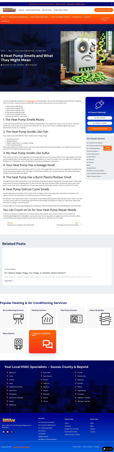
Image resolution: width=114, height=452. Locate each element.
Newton (45, 390)
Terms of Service (87, 447)
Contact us (5, 21)
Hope (11, 383)
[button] (3, 266)
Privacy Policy (77, 447)
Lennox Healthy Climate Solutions (97, 173)
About (3, 17)
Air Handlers (90, 162)
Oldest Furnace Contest (94, 176)
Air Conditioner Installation (95, 143)
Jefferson (46, 383)
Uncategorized (32, 65)
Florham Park (82, 376)
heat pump (31, 101)
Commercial (76, 17)
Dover (11, 376)
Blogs (92, 426)
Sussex (11, 401)
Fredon (45, 380)
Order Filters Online (61, 10)
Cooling (6, 269)
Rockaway (81, 394)
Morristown (13, 390)
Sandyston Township (16, 398)
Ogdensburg (82, 390)
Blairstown (12, 372)
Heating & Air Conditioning (18, 17)
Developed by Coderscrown (21, 447)
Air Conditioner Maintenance (95, 145)
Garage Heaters (91, 168)
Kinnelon (80, 383)
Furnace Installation (92, 151)
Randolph (46, 394)
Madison (46, 387)
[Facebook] (3, 432)
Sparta (45, 398)
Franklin (11, 380)
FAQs (91, 423)
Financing (67, 426)
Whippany (12, 405)
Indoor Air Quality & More (60, 17)
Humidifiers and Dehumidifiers (95, 171)
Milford (80, 387)
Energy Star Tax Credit (72, 429)
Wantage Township (84, 401)
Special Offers (47, 10)
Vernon (45, 401)
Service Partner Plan (33, 10)
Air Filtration (90, 159)
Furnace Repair (91, 157)
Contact (92, 432)
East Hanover (47, 376)
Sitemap (96, 447)
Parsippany (13, 394)
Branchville (46, 372)
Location (87, 17)
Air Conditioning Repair (93, 148)
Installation (13, 269)
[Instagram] (11, 432)
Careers (92, 429)
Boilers (89, 165)
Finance (21, 10)
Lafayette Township (15, 387)
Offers (67, 423)
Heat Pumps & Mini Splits (39, 17)
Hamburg (80, 380)
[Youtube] (7, 432)
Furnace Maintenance (93, 154)
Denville (80, 372)
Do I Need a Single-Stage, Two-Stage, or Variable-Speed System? (35, 273)
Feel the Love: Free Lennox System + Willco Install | (57, 4)
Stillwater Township (84, 398)
